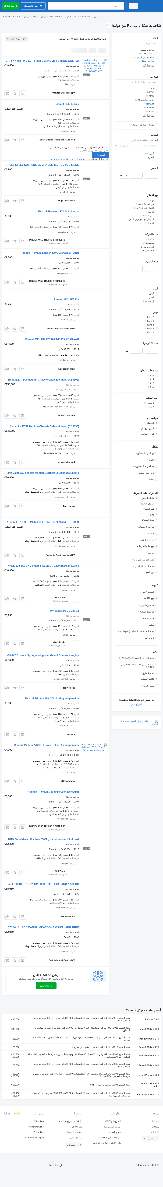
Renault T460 (152, 1019)
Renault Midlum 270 (149, 1047)
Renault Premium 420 (148, 1055)
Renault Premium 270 (148, 1038)
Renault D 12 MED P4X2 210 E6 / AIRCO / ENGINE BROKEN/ (43, 522)
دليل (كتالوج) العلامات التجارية (106, 1143)
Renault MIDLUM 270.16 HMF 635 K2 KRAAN (52, 339)
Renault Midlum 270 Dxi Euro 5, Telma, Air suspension (46, 745)
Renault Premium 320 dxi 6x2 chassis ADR (53, 791)
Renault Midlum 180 (149, 1065)
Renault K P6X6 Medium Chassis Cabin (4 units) (44, 426)
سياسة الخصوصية (76, 159)
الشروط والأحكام (112, 1121)
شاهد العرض (46, 985)
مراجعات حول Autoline (109, 1137)
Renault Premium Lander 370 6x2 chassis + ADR (50, 253)
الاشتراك (100, 155)
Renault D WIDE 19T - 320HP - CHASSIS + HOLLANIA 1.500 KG (41, 884)
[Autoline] (151, 6)
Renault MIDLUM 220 (66, 299)
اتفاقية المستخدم (59, 159)
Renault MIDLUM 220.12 (64, 610)
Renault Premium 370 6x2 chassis (58, 211)
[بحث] (121, 6)
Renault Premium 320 (148, 1094)
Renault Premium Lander (150, 1084)
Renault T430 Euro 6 (66, 104)
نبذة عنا (155, 1121)
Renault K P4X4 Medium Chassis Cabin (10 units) (43, 379)
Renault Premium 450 (148, 1075)
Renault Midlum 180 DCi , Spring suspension (52, 698)
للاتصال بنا (154, 1132)
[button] (15, 93)
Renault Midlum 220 (149, 1029)
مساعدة (155, 1126)
